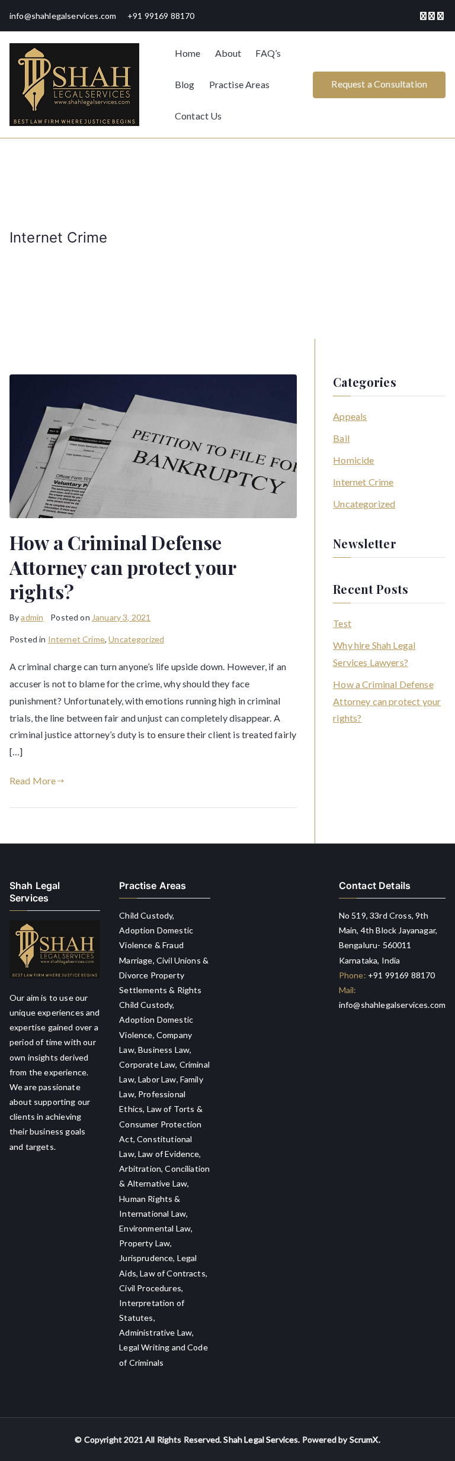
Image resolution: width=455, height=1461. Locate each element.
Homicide (353, 460)
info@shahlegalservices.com (392, 1005)
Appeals (350, 416)
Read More (32, 780)
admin (32, 617)
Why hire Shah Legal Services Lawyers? (374, 653)
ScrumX (364, 1439)
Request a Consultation (379, 83)
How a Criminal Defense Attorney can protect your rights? (122, 566)
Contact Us (198, 115)
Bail (341, 438)
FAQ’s (268, 53)
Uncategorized (136, 639)
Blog (185, 84)
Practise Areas (239, 84)
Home (188, 53)
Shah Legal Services (260, 1439)
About (228, 53)
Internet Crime (76, 639)
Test (342, 623)
